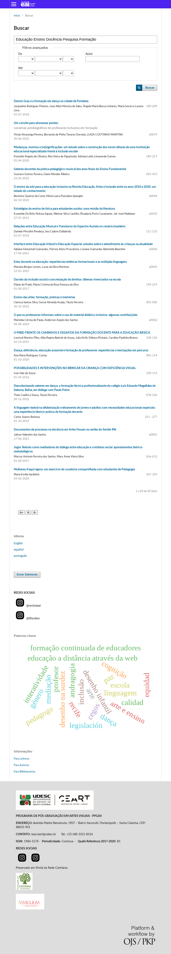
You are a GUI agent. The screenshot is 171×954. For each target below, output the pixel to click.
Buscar (149, 87)
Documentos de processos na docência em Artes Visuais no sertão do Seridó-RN (65, 429)
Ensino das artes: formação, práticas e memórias (44, 297)
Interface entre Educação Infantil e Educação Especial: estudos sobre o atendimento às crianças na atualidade (83, 244)
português (20, 556)
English (18, 543)
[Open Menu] (14, 4)
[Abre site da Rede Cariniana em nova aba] (24, 888)
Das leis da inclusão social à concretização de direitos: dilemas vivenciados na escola (67, 279)
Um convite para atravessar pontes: (56, 126)
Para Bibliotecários (24, 771)
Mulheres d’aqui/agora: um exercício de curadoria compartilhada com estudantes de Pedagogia (74, 469)
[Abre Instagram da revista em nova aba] (22, 860)
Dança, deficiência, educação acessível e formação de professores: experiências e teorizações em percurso (81, 350)
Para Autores (21, 765)
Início (17, 15)
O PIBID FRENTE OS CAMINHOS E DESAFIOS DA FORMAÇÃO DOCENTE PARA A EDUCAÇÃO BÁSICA (82, 332)
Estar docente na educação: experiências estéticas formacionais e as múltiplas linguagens (70, 261)
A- (34, 512)
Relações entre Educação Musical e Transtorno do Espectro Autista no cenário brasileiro (69, 226)
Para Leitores (21, 758)
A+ (21, 512)
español (19, 549)
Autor (89, 54)
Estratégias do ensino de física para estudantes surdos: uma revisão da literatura (64, 208)
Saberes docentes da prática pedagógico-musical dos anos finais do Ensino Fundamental (70, 169)
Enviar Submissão (27, 574)
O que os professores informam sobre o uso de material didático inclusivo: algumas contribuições (75, 315)
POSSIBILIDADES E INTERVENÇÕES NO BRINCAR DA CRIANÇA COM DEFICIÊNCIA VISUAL (75, 368)
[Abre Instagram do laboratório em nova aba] (35, 860)
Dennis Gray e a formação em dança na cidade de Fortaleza (51, 101)
